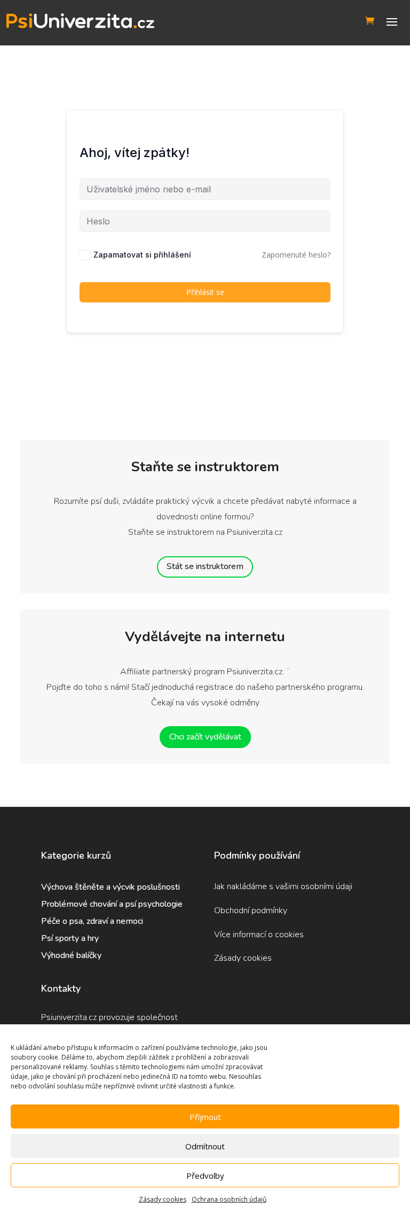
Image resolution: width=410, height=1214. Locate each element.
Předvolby (205, 1175)
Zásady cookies (162, 1199)
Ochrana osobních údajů (229, 1199)
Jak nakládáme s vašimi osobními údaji (283, 886)
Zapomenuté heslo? (296, 255)
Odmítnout (205, 1146)
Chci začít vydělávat (205, 737)
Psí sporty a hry (70, 938)
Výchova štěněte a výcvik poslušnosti (110, 887)
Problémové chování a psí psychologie (112, 904)
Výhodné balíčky (72, 955)
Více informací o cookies (259, 934)
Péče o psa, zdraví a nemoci (92, 921)
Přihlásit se (205, 292)
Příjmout (205, 1116)
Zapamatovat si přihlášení (142, 254)
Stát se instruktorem (205, 566)
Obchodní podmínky (250, 910)
